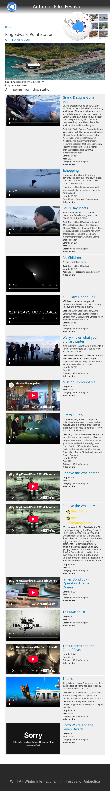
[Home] (12, 7)
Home (8, 26)
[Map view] (77, 25)
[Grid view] (93, 26)
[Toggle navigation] (99, 7)
